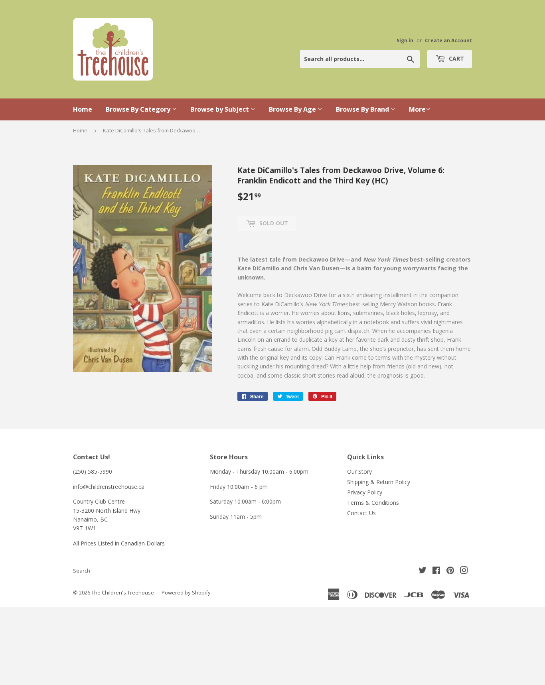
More (417, 109)
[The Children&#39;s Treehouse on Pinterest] (450, 571)
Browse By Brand (363, 109)
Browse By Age (293, 109)
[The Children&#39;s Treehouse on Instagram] (464, 571)
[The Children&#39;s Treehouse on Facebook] (436, 571)
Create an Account (448, 40)
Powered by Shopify (186, 592)
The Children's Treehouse (122, 592)
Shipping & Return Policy (378, 482)
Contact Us (361, 513)
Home (82, 109)
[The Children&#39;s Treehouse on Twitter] (423, 571)
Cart (455, 58)
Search (81, 570)
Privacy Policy (364, 492)
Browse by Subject (220, 109)
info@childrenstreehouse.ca (108, 486)
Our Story (359, 471)
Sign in (405, 40)
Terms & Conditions (373, 502)
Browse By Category (139, 109)
